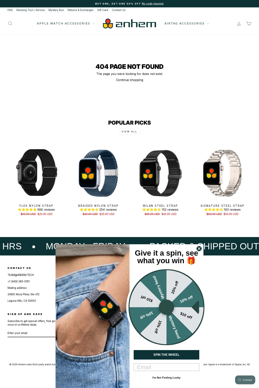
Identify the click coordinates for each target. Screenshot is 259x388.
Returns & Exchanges (80, 10)
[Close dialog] (199, 248)
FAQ (10, 10)
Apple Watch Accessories (64, 23)
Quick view (36, 197)
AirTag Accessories (185, 23)
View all (129, 131)
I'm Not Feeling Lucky (166, 377)
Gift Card (102, 10)
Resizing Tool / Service (30, 10)
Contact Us (119, 10)
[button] (27, 209)
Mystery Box (56, 10)
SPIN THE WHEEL (166, 354)
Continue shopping (129, 80)
